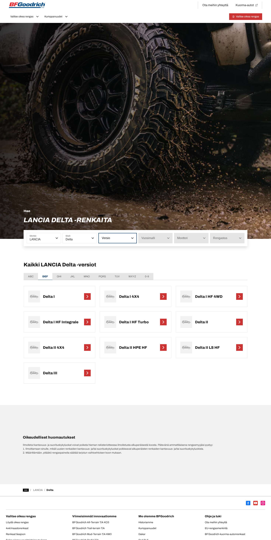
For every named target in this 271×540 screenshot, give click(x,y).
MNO (87, 276)
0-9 (147, 276)
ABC (31, 276)
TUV (117, 276)
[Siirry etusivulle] (27, 5)
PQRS (102, 276)
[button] (56, 238)
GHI (59, 276)
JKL (72, 276)
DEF (45, 276)
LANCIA (38, 490)
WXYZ (132, 276)
